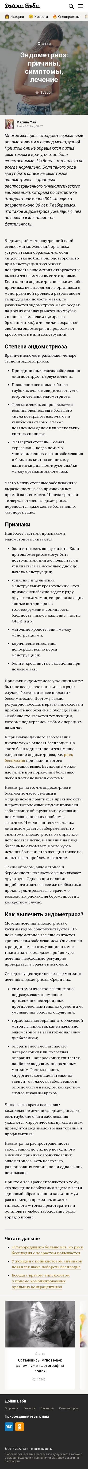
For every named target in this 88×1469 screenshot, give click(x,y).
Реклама (29, 1408)
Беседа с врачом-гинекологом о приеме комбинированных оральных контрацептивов (41, 1281)
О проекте (11, 1408)
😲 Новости (38, 16)
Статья (44, 43)
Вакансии (47, 1408)
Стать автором (68, 1408)
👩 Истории (14, 16)
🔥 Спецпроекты (66, 16)
